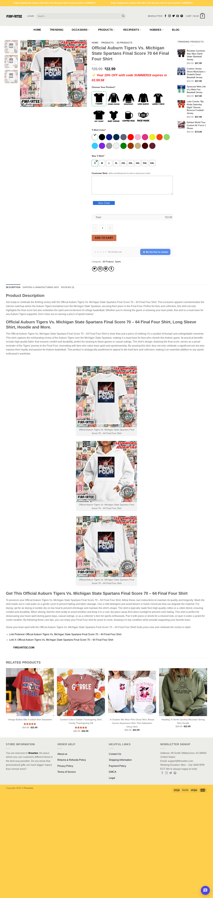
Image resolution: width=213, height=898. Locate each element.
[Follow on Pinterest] (181, 16)
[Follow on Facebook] (165, 16)
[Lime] (167, 137)
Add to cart (104, 238)
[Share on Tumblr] (111, 268)
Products (105, 29)
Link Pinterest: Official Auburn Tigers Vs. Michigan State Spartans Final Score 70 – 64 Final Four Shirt (65, 634)
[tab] (13, 287)
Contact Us (115, 754)
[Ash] (116, 146)
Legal (112, 778)
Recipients (131, 29)
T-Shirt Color (99, 130)
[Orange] (159, 137)
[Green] (123, 146)
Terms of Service (66, 772)
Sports (118, 261)
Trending (56, 29)
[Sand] (138, 146)
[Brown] (131, 146)
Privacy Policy (65, 766)
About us (62, 754)
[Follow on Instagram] (169, 16)
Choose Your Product (103, 87)
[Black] (102, 137)
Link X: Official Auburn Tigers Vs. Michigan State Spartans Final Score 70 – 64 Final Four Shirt (61, 639)
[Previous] (25, 73)
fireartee (33, 753)
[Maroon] (152, 146)
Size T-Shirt (98, 156)
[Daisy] (152, 137)
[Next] (82, 73)
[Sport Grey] (109, 146)
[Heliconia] (145, 137)
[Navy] (116, 137)
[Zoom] (24, 103)
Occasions (79, 29)
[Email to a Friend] (100, 268)
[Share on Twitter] (94, 268)
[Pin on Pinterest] (105, 268)
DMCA (112, 772)
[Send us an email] (177, 16)
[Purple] (102, 146)
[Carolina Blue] (95, 146)
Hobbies (156, 29)
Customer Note (100, 173)
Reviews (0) (67, 287)
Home (37, 29)
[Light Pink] (138, 137)
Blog (175, 29)
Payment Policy (117, 766)
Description (13, 287)
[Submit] (123, 16)
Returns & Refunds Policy (71, 760)
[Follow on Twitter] (173, 16)
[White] (95, 137)
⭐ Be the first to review (155, 252)
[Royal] (109, 137)
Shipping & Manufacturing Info (40, 287)
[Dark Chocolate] (145, 146)
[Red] (131, 137)
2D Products (124, 43)
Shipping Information (120, 760)
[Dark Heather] (123, 137)
